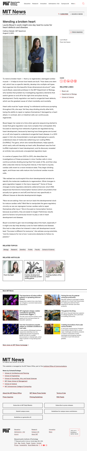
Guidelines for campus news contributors (64, 411)
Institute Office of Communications (55, 366)
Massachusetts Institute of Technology (26, 439)
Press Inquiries (8, 397)
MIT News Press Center (38, 393)
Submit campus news (22, 411)
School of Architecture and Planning (17, 373)
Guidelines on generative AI (22, 417)
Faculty (37, 249)
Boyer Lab (65, 91)
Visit (15, 443)
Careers (33, 443)
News (50, 432)
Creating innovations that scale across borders (72, 325)
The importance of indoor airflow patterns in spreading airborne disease (30, 297)
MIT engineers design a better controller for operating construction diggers (29, 312)
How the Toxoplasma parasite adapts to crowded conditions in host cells (30, 326)
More (73, 3)
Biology (6, 249)
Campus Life (65, 3)
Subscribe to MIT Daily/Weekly (22, 405)
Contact (39, 443)
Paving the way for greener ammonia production (70, 296)
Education (27, 3)
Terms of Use (61, 393)
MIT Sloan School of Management (16, 381)
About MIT (35, 434)
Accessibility (23, 445)
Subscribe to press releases (64, 405)
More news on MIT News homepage (15, 345)
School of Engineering (12, 376)
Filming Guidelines (36, 397)
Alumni (16, 434)
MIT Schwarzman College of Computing (18, 386)
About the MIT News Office (12, 393)
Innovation (43, 3)
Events (23, 443)
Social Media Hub (33, 445)
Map (19, 443)
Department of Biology (69, 94)
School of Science (68, 97)
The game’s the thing (68, 311)
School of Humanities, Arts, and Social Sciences (21, 378)
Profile (30, 249)
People (28, 443)
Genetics (23, 249)
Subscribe (64, 14)
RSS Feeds (60, 397)
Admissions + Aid (54, 3)
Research (35, 3)
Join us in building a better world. (74, 432)
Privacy (16, 445)
